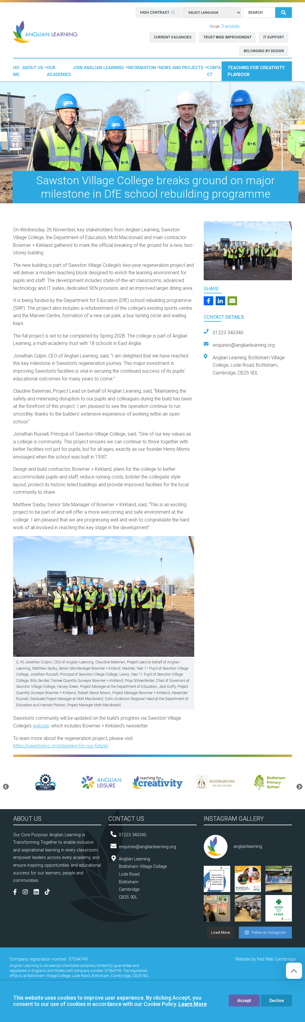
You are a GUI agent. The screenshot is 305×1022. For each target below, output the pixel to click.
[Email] (232, 300)
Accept (244, 1000)
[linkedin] (38, 892)
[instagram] (27, 892)
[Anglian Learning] (45, 31)
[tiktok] (50, 892)
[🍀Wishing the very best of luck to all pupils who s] (278, 908)
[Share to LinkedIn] (220, 300)
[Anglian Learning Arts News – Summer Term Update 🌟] (278, 879)
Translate (230, 26)
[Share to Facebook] (208, 300)
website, (41, 726)
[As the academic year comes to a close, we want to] (217, 908)
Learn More (192, 1004)
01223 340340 (132, 834)
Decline (276, 1000)
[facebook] (17, 892)
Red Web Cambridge (276, 959)
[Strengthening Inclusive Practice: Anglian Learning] (248, 908)
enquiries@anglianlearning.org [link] (244, 345)
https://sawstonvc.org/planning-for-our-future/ (60, 746)
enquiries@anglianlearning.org (147, 846)
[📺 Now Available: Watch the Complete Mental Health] (248, 879)
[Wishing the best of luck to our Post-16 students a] (217, 879)
